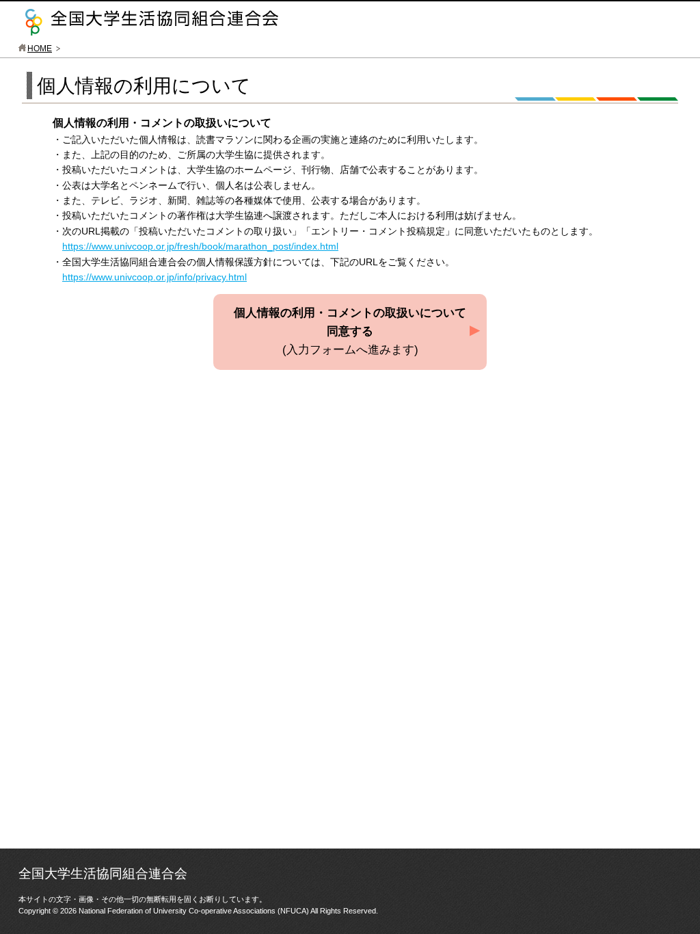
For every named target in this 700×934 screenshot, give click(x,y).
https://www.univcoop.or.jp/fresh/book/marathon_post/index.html (200, 246)
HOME (39, 48)
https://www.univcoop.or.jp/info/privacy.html (154, 276)
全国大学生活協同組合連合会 (151, 22)
